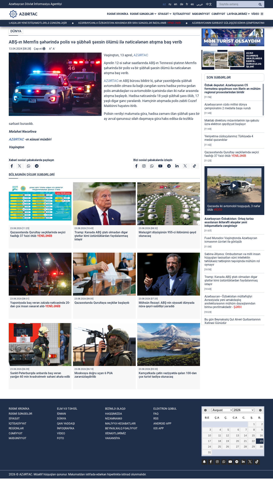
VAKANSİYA (112, 438)
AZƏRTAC (141, 55)
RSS (155, 418)
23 (261, 441)
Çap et (38, 48)
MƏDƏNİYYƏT (201, 14)
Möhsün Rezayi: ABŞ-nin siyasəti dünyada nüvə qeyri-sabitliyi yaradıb (166, 304)
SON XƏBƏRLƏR (219, 77)
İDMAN (61, 413)
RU (170, 4)
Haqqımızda (113, 413)
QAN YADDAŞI (66, 423)
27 (237, 446)
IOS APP (158, 428)
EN (175, 4)
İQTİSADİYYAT (182, 14)
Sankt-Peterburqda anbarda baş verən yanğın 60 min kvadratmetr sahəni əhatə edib (40, 374)
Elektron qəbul (165, 408)
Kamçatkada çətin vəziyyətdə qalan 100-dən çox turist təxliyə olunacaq (168, 374)
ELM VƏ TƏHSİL (67, 408)
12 (227, 435)
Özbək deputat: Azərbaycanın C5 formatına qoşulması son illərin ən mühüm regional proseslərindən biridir (232, 88)
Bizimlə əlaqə (115, 408)
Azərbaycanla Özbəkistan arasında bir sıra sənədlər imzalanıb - (109, 22)
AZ (164, 4)
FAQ (155, 413)
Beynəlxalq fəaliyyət (121, 428)
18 (219, 441)
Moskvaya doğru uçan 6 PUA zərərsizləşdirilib (93, 374)
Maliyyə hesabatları (120, 423)
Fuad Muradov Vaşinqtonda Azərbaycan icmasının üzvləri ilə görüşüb (230, 239)
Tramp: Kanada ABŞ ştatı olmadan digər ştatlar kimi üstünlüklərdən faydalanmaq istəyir (101, 236)
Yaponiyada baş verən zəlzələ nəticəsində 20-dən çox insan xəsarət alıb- (40, 304)
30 (261, 446)
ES (192, 4)
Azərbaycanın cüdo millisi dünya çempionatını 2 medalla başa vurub (227, 106)
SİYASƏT (164, 14)
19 (227, 441)
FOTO (60, 438)
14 (245, 435)
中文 (209, 4)
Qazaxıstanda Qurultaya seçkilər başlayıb (101, 302)
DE (181, 4)
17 (209, 441)
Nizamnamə (113, 418)
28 (245, 446)
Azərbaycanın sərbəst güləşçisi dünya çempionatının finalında (216, 22)
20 (237, 441)
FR (187, 4)
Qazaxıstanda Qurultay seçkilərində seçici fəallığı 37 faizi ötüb (37, 234)
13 (237, 435)
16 (261, 435)
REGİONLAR (16, 428)
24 (209, 446)
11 (219, 435)
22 (253, 441)
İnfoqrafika (65, 428)
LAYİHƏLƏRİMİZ (237, 14)
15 (253, 435)
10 (209, 435)
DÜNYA (15, 31)
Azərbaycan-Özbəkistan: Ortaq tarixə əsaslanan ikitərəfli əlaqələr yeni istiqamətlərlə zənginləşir (229, 222)
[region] (234, 204)
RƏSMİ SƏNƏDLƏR (142, 14)
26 (227, 446)
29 (253, 446)
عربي (199, 4)
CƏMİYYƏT (218, 14)
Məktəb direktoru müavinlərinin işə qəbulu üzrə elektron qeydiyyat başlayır (231, 122)
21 (245, 441)
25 (219, 446)
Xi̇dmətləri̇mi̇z (115, 433)
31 (209, 452)
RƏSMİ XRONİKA (117, 14)
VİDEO (255, 14)
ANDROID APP (162, 423)
